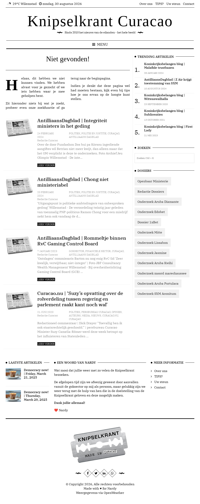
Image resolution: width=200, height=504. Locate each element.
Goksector (76, 251)
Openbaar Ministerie (153, 181)
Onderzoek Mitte (150, 232)
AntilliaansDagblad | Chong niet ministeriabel (73, 182)
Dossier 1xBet (148, 222)
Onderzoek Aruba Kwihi (155, 263)
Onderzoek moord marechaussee (162, 273)
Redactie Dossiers (151, 191)
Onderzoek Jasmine (152, 253)
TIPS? (159, 4)
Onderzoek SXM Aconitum (157, 294)
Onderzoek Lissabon (153, 243)
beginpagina (101, 78)
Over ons (146, 4)
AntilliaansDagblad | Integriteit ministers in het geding (72, 123)
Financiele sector (98, 251)
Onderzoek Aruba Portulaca (158, 283)
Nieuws (96, 315)
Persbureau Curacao (96, 312)
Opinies (117, 312)
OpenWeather (114, 493)
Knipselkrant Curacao (100, 20)
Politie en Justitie (93, 133)
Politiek (74, 133)
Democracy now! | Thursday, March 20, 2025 (36, 395)
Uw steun (173, 4)
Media (86, 315)
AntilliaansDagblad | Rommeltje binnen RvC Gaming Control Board (81, 241)
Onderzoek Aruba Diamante (158, 202)
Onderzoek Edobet (151, 212)
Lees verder (46, 165)
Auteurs (75, 315)
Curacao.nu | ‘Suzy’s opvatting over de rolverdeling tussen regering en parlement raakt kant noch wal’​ (80, 299)
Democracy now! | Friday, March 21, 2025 (36, 373)
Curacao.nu (110, 315)
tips (127, 90)
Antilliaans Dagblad (84, 137)
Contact (188, 4)
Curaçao (113, 133)
